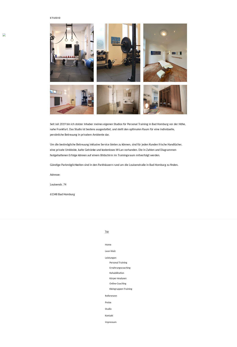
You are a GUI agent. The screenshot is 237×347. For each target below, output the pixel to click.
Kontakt (109, 315)
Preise (108, 302)
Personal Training (118, 262)
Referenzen (111, 296)
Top (107, 231)
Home (108, 244)
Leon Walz (110, 251)
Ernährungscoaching (120, 268)
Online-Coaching (117, 283)
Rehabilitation (116, 273)
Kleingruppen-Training (120, 289)
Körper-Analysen (117, 278)
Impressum (110, 322)
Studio (108, 309)
